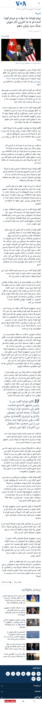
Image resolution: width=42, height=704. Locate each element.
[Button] (5, 36)
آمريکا (38, 13)
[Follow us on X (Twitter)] (28, 674)
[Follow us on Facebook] (39, 674)
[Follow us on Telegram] (33, 674)
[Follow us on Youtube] (23, 674)
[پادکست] (39, 679)
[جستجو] (34, 701)
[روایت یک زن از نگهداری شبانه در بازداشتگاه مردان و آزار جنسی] (32, 656)
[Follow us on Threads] (13, 674)
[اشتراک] (33, 679)
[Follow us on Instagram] (18, 674)
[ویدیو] (23, 701)
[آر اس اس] (8, 674)
